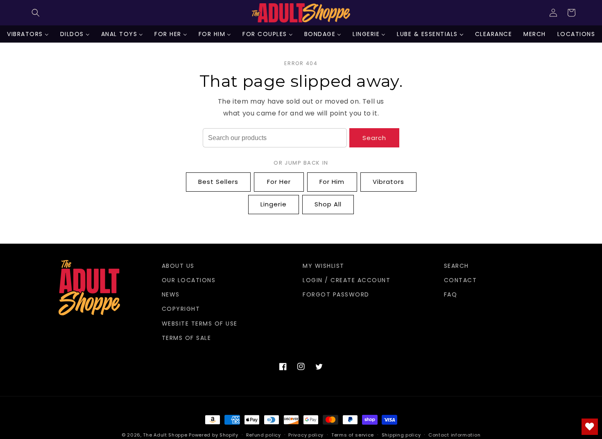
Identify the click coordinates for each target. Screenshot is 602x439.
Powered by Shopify (213, 435)
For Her (279, 181)
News (171, 294)
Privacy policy (306, 435)
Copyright (181, 309)
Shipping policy (401, 435)
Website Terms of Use (200, 323)
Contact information (454, 435)
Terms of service (352, 435)
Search (374, 138)
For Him (331, 181)
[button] (36, 13)
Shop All (328, 204)
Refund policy (263, 435)
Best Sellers (218, 181)
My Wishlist (323, 266)
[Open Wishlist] (590, 427)
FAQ (450, 294)
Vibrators (388, 181)
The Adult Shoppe (165, 435)
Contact (460, 280)
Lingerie (273, 204)
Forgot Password (336, 294)
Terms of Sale (186, 338)
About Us (178, 266)
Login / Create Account (346, 280)
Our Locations (189, 280)
